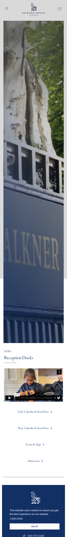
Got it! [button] (34, 526)
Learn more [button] (16, 518)
